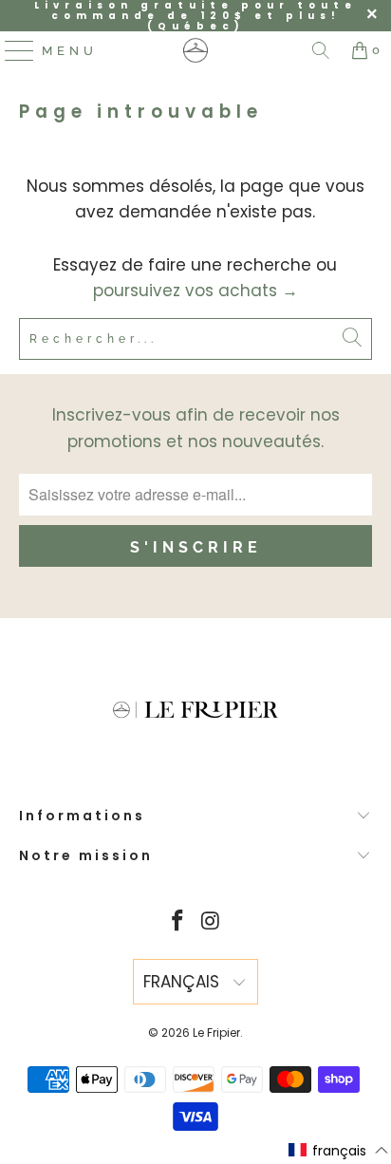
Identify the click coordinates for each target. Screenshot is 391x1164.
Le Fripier (216, 1032)
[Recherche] (321, 50)
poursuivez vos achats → (195, 290)
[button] (339, 1150)
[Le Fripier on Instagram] (210, 922)
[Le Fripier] (195, 50)
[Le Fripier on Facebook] (178, 922)
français (183, 981)
